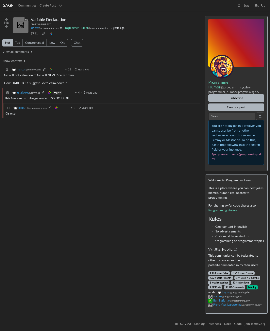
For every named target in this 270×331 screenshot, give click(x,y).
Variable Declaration (48, 20)
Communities (27, 5)
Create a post (236, 107)
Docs (227, 323)
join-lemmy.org (255, 323)
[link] (44, 33)
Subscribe (236, 98)
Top (17, 42)
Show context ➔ (14, 61)
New (52, 42)
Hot (7, 42)
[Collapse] (7, 70)
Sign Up (259, 5)
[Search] (239, 5)
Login (247, 5)
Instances (214, 323)
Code (238, 323)
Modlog (252, 287)
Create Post (48, 5)
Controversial (34, 42)
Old (62, 42)
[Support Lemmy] (60, 5)
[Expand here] (20, 25)
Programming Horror (222, 210)
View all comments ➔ (17, 51)
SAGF (8, 6)
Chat (77, 42)
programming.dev (41, 24)
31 (36, 33)
